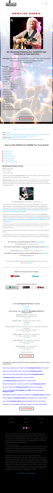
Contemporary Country (32, 134)
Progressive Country (43, 134)
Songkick (26, 307)
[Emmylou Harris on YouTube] (15, 276)
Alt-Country (16, 134)
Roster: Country (8, 154)
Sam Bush (23, 211)
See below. (41, 242)
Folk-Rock (15, 136)
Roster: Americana (9, 160)
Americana (22, 134)
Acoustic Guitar (33, 136)
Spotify (13, 287)
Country (8, 132)
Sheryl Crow (8, 221)
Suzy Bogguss (36, 209)
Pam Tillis (15, 211)
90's (25, 137)
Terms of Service (30, 473)
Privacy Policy (21, 473)
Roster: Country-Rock (10, 156)
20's (17, 137)
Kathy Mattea (44, 209)
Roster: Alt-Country (9, 158)
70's (20, 137)
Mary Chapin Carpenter (16, 209)
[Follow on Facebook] (24, 428)
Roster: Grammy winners (10, 161)
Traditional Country (8, 136)
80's (23, 137)
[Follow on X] (29, 428)
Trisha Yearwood (7, 211)
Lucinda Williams (11, 219)
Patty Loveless (27, 209)
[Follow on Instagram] (26, 428)
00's (12, 137)
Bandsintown (26, 306)
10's (15, 137)
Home (4, 139)
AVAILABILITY (8, 153)
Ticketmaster (26, 309)
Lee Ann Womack (29, 219)
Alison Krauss (20, 219)
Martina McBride (39, 219)
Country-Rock (9, 134)
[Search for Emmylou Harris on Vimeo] (35, 276)
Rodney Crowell (35, 217)
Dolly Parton (6, 209)
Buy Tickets (26, 318)
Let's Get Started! (26, 118)
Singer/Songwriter (23, 136)
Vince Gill (47, 219)
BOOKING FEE (8, 151)
